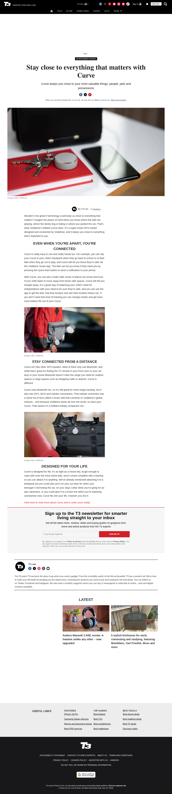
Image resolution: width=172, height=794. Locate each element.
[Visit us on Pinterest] (109, 4)
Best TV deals (129, 724)
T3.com (84, 209)
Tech (59, 11)
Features (96, 209)
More (116, 11)
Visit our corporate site (117, 786)
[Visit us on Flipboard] (123, 4)
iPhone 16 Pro (71, 714)
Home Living (83, 11)
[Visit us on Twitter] (105, 4)
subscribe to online (127, 583)
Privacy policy (61, 760)
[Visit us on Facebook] (100, 4)
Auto (107, 11)
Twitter (21, 583)
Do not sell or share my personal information (86, 765)
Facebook (30, 583)
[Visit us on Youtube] (114, 4)
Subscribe (155, 4)
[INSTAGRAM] (39, 568)
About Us (102, 755)
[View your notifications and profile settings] (147, 4)
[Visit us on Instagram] (118, 4)
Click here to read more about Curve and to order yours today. (57, 502)
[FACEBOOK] (30, 568)
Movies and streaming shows (78, 724)
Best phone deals (131, 714)
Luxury (96, 11)
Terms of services (74, 542)
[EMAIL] (48, 568)
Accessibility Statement (52, 755)
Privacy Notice (119, 542)
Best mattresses (101, 729)
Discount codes (130, 729)
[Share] (80, 94)
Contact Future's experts (81, 755)
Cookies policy (79, 760)
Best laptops (99, 714)
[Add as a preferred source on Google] (86, 775)
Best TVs (98, 719)
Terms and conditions (120, 755)
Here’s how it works (118, 100)
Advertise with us (98, 760)
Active (69, 11)
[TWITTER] (35, 568)
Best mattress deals (132, 719)
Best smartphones (102, 724)
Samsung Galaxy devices (76, 719)
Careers (114, 760)
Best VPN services (73, 729)
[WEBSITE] (44, 568)
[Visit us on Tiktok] (128, 4)
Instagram (44, 583)
